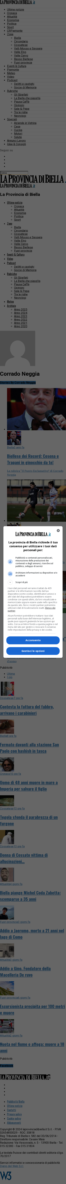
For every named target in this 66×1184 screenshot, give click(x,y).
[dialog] (33, 592)
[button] (33, 582)
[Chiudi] (58, 530)
